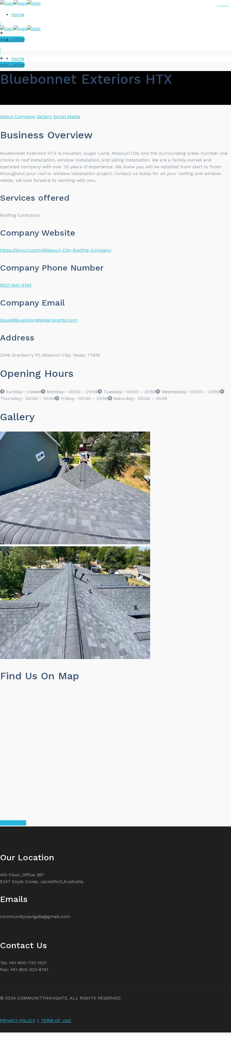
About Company (17, 116)
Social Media (66, 116)
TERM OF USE (56, 1020)
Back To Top (13, 823)
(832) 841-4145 (16, 285)
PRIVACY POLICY (17, 1020)
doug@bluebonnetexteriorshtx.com (38, 320)
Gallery (44, 116)
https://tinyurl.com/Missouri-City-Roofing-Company (55, 250)
